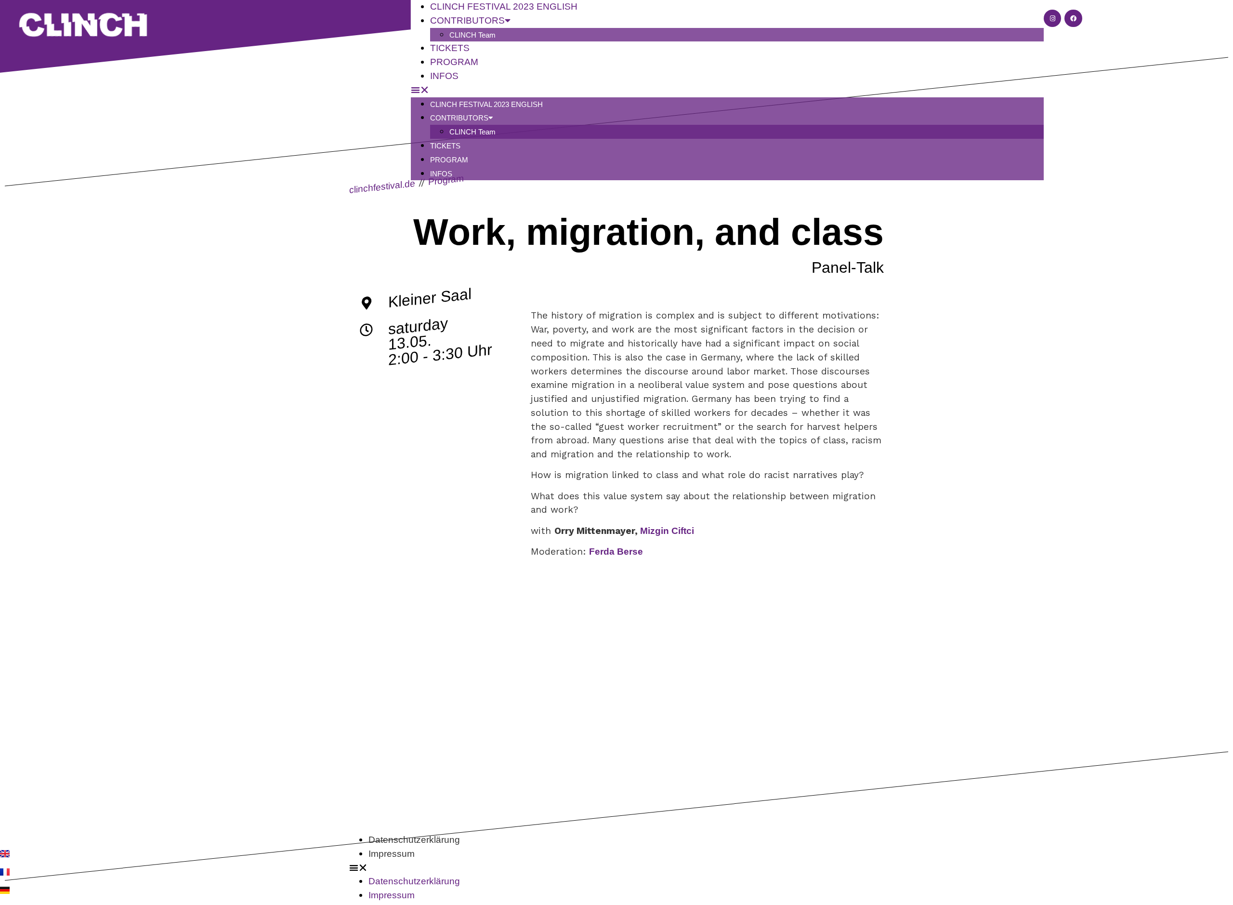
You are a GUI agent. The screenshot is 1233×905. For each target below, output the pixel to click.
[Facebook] (1073, 18)
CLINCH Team (472, 35)
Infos (444, 76)
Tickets (445, 146)
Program (449, 160)
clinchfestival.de (382, 186)
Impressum (391, 854)
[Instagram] (1052, 18)
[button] (727, 90)
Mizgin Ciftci (667, 531)
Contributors (459, 118)
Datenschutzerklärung (414, 840)
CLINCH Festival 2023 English (486, 104)
